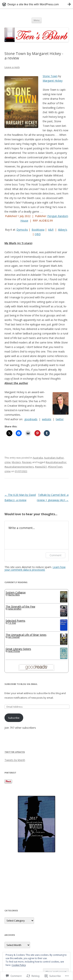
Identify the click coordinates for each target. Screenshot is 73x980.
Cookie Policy (19, 965)
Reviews (27, 462)
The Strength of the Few (20, 606)
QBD (38, 234)
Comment (55, 555)
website (46, 419)
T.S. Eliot (12, 623)
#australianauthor (56, 462)
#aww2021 (41, 466)
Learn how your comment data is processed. (35, 568)
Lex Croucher (14, 637)
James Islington (14, 609)
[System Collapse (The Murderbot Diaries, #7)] (63, 602)
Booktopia (38, 229)
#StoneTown (55, 466)
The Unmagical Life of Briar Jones (26, 635)
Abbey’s (62, 229)
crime (7, 462)
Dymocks (22, 229)
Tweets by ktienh (14, 760)
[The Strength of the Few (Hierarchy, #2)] (63, 615)
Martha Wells (14, 594)
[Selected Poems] (63, 629)
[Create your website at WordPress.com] (36, 4)
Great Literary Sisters (18, 649)
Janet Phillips (14, 651)
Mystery (16, 462)
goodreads (30, 419)
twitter (60, 419)
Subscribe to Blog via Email (20, 684)
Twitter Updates (14, 752)
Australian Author (54, 457)
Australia (38, 457)
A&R (51, 229)
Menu (36, 20)
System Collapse (16, 592)
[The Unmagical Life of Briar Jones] (63, 644)
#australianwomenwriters (19, 466)
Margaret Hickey (53, 80)
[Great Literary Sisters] (63, 658)
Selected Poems (15, 620)
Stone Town (50, 76)
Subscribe (13, 717)
